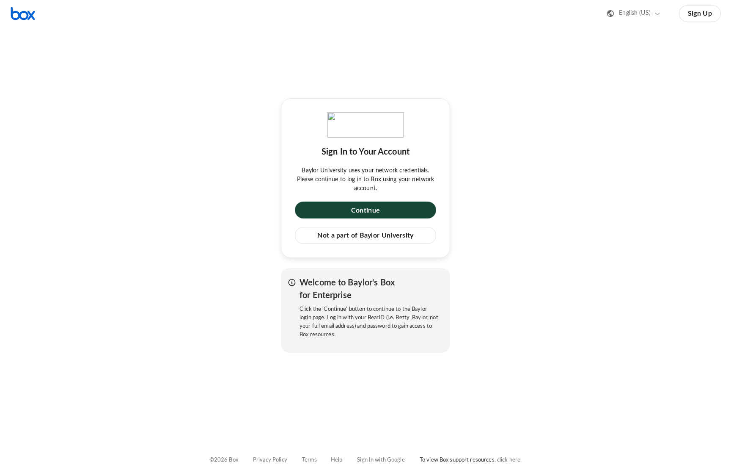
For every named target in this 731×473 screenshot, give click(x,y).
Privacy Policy (270, 460)
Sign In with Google (380, 460)
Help (337, 460)
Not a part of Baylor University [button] (365, 235)
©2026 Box (223, 460)
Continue (365, 210)
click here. (509, 460)
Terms (309, 460)
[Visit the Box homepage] (23, 13)
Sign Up (700, 13)
